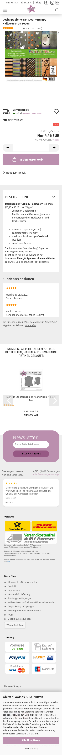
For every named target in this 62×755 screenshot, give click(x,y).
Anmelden (30, 325)
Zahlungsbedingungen (20, 598)
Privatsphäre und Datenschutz (24, 610)
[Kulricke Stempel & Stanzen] (31, 8)
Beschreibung (17, 197)
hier (8, 562)
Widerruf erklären (15, 625)
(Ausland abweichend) (32, 113)
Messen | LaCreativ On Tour (23, 582)
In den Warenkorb (31, 159)
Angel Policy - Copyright (21, 606)
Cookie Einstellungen (19, 618)
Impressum (14, 590)
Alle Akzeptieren (31, 740)
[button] (8, 148)
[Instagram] (51, 2)
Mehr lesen (11, 498)
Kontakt (12, 586)
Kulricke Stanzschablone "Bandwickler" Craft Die (30, 398)
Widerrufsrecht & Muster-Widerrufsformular (31, 602)
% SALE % (26, 2)
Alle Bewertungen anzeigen (46, 474)
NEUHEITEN (12, 2)
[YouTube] (57, 2)
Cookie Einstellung (31, 749)
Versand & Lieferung (19, 594)
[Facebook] (46, 2)
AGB (10, 614)
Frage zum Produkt (16, 172)
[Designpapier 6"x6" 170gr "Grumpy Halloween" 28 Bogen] (31, 56)
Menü (5, 10)
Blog (38, 2)
